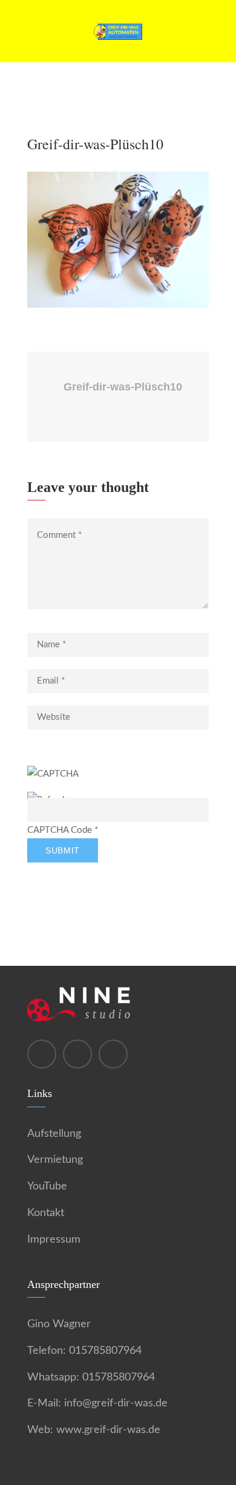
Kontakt (45, 1213)
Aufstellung (54, 1133)
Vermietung (55, 1159)
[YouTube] (77, 1054)
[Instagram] (41, 1054)
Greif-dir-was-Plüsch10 (123, 387)
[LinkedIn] (113, 1054)
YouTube (47, 1186)
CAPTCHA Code (59, 830)
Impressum (53, 1239)
